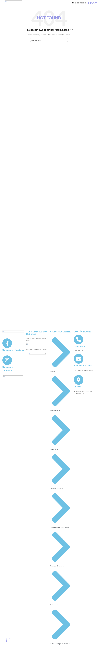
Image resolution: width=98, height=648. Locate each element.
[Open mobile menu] (2, 3)
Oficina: (77, 387)
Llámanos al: (80, 346)
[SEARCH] (66, 40)
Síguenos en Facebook (13, 350)
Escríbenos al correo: (84, 365)
